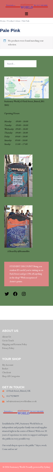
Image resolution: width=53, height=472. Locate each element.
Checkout (6, 372)
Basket (5, 368)
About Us (6, 336)
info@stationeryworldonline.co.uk (22, 401)
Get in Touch (8, 340)
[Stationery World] (26, 5)
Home (2, 20)
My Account (7, 364)
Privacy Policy (8, 348)
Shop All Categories (11, 376)
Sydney (47, 467)
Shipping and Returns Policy (14, 344)
